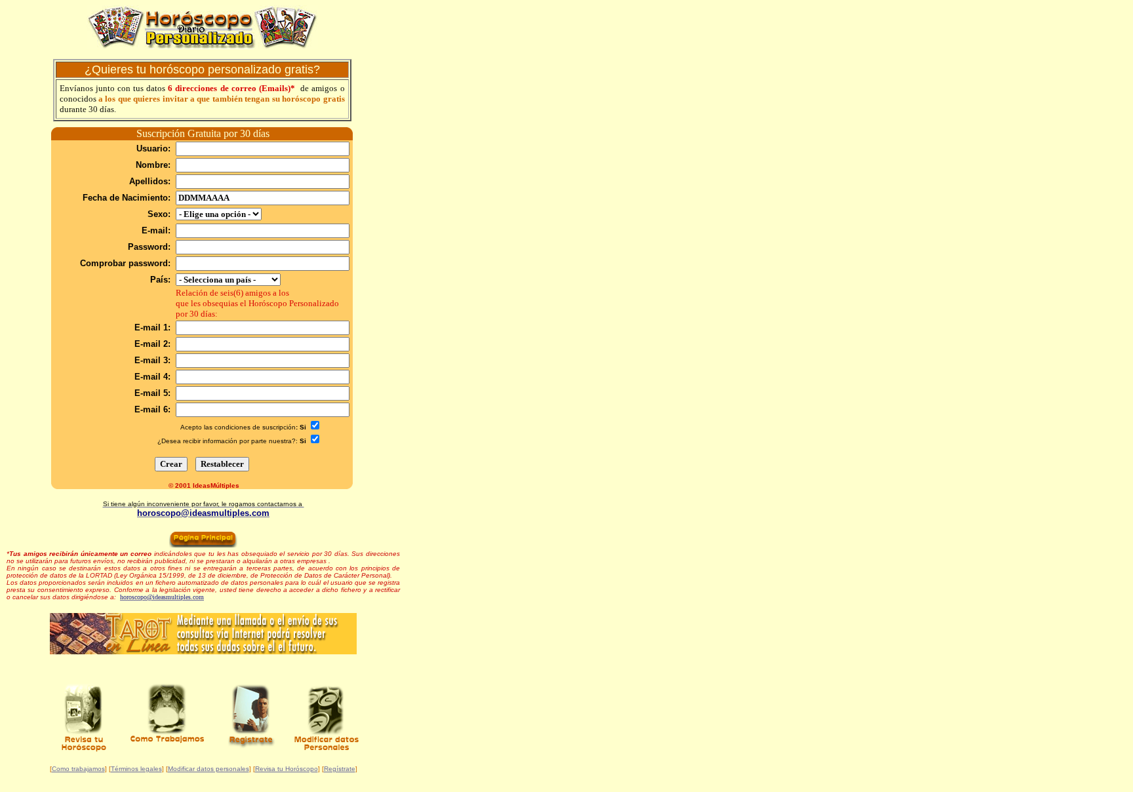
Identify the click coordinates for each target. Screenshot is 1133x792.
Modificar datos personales (208, 768)
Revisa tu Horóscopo (286, 768)
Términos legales (136, 768)
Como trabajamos (78, 768)
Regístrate (339, 768)
